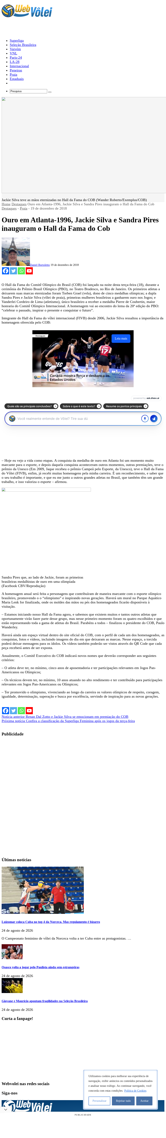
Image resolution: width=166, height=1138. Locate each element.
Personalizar (99, 1100)
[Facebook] (5, 270)
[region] (120, 1090)
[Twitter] (13, 270)
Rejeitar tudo (123, 1100)
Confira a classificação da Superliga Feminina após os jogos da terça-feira (68, 721)
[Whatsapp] (21, 270)
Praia (23, 208)
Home (6, 204)
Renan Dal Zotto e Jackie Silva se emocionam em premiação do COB (65, 717)
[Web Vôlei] (27, 15)
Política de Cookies (135, 1090)
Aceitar (144, 1100)
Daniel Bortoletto (40, 264)
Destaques (19, 204)
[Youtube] (29, 270)
